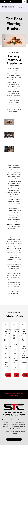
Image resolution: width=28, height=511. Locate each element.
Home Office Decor (24, 331)
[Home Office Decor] (22, 325)
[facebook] (2, 1)
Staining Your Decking (8, 331)
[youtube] (10, 1)
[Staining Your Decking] (5, 325)
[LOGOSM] (8, 6)
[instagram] (7, 1)
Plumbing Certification (18, 330)
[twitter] (4, 1)
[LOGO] (14, 404)
